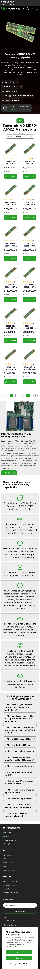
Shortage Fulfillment (11, 893)
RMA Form (7, 833)
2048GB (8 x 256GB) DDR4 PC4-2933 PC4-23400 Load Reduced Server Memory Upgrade (29, 245)
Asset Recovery (9, 889)
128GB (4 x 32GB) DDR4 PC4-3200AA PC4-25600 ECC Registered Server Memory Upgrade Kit (29, 162)
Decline (19, 958)
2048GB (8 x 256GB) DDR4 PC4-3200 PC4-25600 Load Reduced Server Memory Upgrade (29, 204)
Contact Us (7, 855)
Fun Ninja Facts (9, 870)
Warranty (7, 836)
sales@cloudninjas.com (20, 109)
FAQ (5, 866)
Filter (20, 121)
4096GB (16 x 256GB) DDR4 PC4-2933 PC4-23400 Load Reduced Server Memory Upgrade (10, 245)
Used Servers (8, 863)
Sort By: (9, 136)
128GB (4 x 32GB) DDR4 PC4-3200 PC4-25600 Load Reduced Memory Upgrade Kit (10, 368)
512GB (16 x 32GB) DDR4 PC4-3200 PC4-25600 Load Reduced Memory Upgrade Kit (10, 327)
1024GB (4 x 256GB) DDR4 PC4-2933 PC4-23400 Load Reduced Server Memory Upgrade (29, 286)
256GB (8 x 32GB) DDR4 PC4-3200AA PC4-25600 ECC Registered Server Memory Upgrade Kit (10, 162)
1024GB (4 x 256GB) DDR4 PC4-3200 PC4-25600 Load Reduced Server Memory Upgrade (10, 286)
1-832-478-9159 (7, 2)
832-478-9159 (9, 920)
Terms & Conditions (10, 840)
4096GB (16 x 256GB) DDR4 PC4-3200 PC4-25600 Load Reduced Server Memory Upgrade (10, 204)
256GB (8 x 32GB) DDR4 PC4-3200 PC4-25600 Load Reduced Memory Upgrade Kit (29, 327)
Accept (19, 952)
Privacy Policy (11, 946)
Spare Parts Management (12, 885)
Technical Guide (9, 473)
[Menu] (37, 8)
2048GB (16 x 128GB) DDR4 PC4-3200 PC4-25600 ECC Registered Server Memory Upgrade (29, 368)
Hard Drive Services (10, 881)
